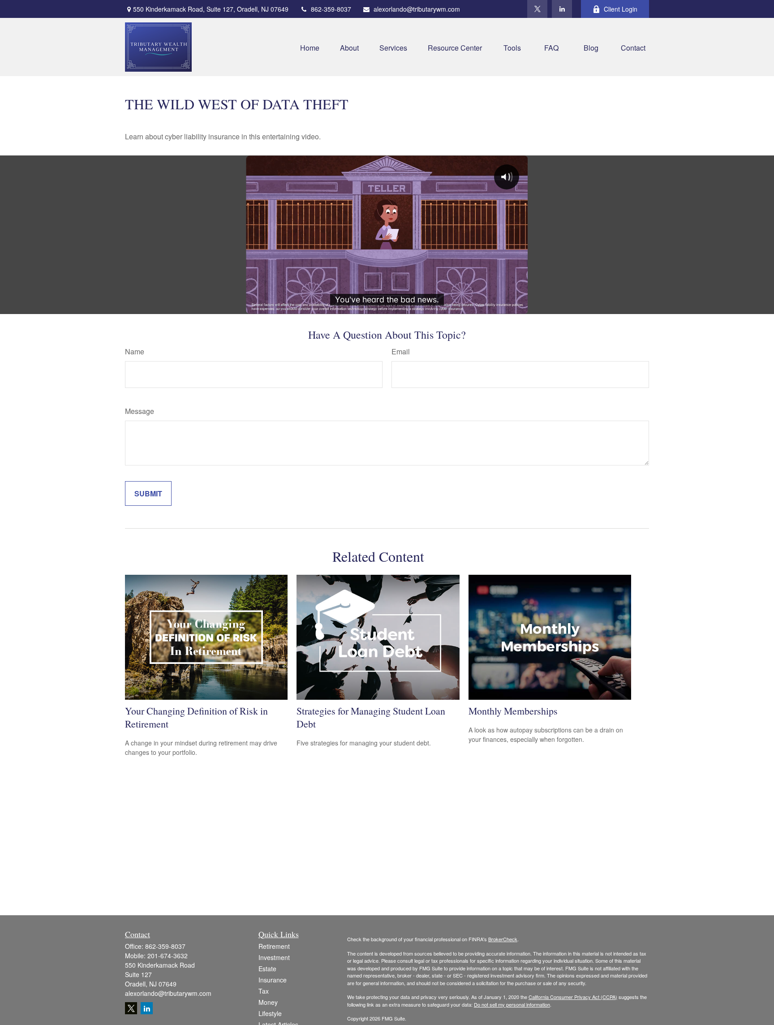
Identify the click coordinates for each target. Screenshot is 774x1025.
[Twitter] (537, 9)
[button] (310, 47)
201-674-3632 (167, 955)
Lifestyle (270, 1013)
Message (139, 411)
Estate (267, 968)
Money (268, 1002)
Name (134, 351)
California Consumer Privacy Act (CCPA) (573, 996)
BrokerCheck (502, 939)
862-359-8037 (331, 8)
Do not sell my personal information (512, 1004)
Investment (274, 957)
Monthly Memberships (513, 710)
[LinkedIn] (562, 9)
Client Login (620, 8)
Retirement (274, 946)
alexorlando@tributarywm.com (417, 8)
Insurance (272, 979)
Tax (263, 990)
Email (400, 351)
